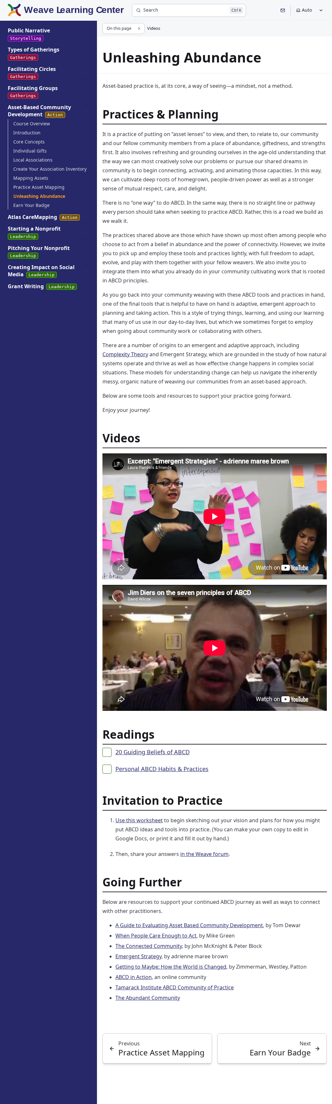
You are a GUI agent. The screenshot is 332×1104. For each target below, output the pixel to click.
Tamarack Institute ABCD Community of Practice (174, 987)
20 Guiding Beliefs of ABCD (152, 752)
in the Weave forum (204, 854)
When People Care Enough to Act (155, 935)
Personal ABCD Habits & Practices (161, 769)
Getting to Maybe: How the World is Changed (170, 966)
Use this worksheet (139, 820)
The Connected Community (148, 946)
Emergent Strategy (138, 956)
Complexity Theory (125, 354)
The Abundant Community (147, 997)
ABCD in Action (133, 977)
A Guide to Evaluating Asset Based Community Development (189, 925)
